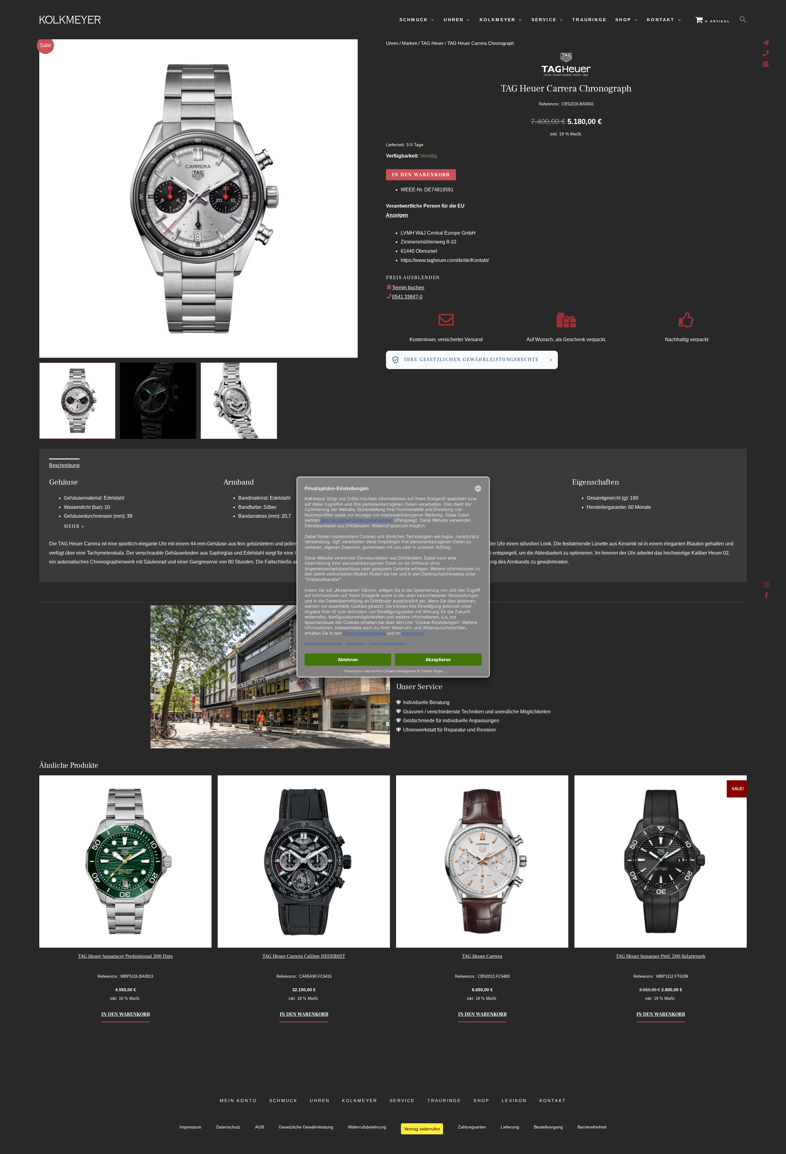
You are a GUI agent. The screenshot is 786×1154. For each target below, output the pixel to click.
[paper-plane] (766, 42)
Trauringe (444, 1100)
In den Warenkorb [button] (125, 1014)
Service (402, 1100)
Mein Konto (238, 1100)
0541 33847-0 (407, 296)
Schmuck (283, 1100)
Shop (481, 1100)
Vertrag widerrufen (422, 1128)
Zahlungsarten (472, 1127)
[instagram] (766, 586)
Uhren (392, 43)
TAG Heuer (432, 43)
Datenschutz (228, 1127)
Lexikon (514, 1100)
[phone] (766, 53)
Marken (409, 43)
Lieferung (510, 1127)
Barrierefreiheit (592, 1127)
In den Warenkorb (421, 175)
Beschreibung (64, 465)
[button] (743, 20)
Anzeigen (397, 215)
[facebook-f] (766, 595)
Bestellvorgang (548, 1127)
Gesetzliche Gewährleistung (306, 1127)
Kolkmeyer (359, 1100)
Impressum (190, 1127)
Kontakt (552, 1100)
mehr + (74, 526)
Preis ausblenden (413, 278)
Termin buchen (408, 287)
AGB (259, 1127)
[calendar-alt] (766, 64)
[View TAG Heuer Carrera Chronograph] (77, 401)
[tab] (64, 465)
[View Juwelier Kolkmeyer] (158, 401)
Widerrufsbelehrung (367, 1127)
